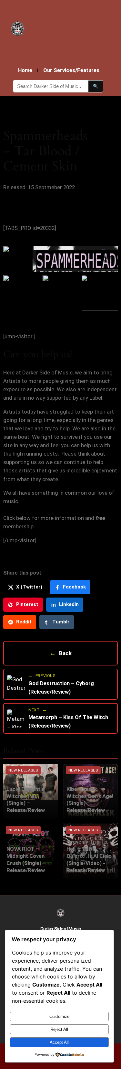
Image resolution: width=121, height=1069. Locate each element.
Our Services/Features (71, 70)
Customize (59, 1016)
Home (25, 70)
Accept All (59, 1042)
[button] (16, 259)
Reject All (59, 1029)
